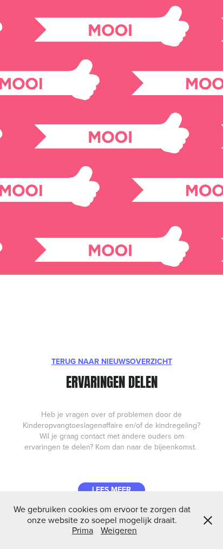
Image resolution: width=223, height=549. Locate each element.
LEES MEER (111, 489)
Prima (82, 530)
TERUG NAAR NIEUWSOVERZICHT (111, 361)
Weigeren (119, 530)
